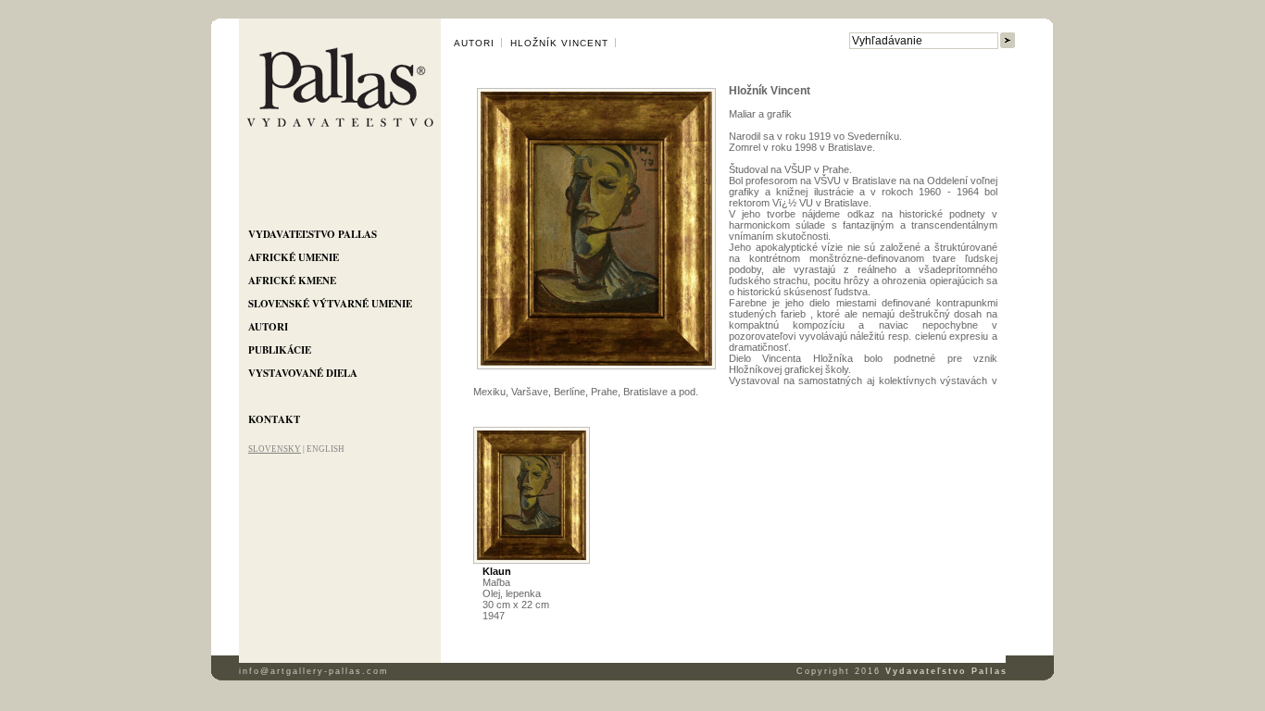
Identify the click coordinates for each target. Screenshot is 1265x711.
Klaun (496, 571)
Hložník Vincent (559, 43)
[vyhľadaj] (1007, 41)
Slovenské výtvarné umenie (330, 303)
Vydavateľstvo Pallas (312, 234)
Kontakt (274, 419)
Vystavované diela (302, 373)
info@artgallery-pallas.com (314, 671)
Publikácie (279, 350)
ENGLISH (325, 449)
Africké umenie (293, 257)
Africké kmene (292, 280)
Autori (268, 326)
